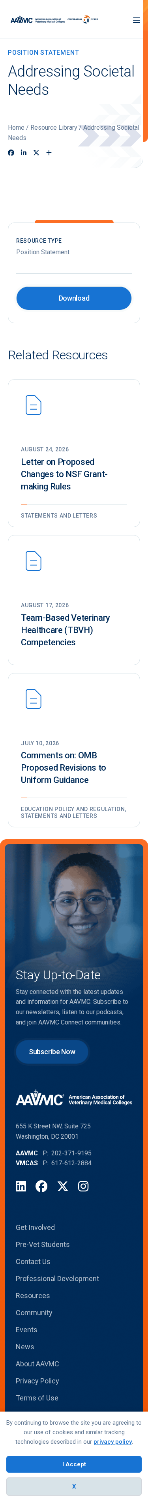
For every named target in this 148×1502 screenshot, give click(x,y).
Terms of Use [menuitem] (37, 1398)
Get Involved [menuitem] (35, 1227)
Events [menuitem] (26, 1330)
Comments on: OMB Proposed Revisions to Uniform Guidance (63, 767)
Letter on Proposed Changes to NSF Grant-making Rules (64, 474)
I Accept (74, 1464)
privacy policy (113, 1441)
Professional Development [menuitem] (57, 1278)
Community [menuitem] (34, 1312)
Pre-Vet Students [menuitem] (43, 1244)
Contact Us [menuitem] (33, 1261)
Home (16, 127)
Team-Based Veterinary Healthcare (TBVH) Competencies (65, 630)
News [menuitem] (25, 1347)
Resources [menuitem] (33, 1295)
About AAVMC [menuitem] (37, 1364)
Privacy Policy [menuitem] (37, 1381)
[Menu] (136, 19)
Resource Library (53, 127)
